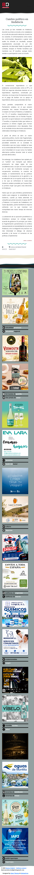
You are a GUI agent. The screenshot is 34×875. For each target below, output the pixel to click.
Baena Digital (10, 868)
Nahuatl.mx (24, 873)
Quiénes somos (21, 868)
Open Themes (15, 873)
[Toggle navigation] (29, 4)
